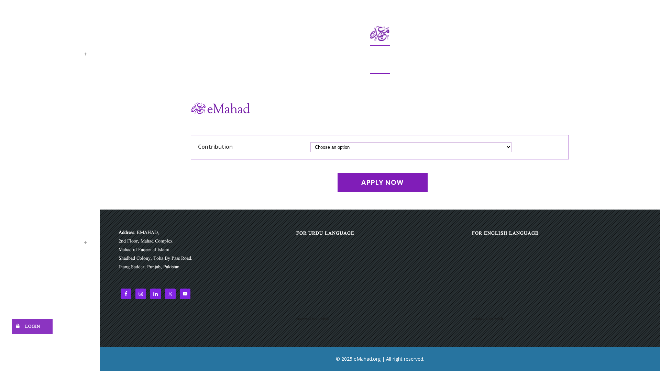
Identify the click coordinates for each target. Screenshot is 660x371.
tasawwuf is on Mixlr (313, 319)
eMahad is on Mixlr (487, 319)
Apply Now (382, 182)
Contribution (215, 146)
